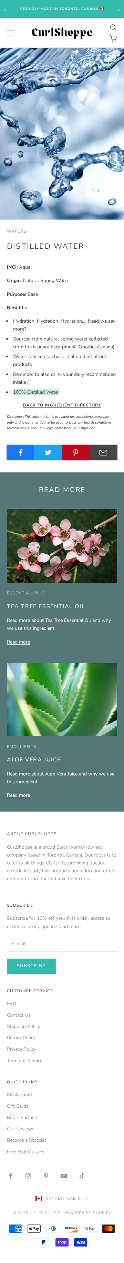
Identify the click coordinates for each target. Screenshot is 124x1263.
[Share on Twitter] (48, 452)
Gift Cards (18, 1106)
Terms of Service (24, 1061)
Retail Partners (23, 1117)
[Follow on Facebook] (10, 1175)
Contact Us (19, 1015)
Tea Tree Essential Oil (46, 606)
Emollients (21, 746)
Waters (16, 231)
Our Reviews (20, 1129)
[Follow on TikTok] (82, 1175)
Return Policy (21, 1038)
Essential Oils (25, 593)
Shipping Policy (23, 1026)
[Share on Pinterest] (76, 452)
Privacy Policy (21, 1049)
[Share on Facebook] (20, 452)
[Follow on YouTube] (64, 1175)
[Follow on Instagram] (28, 1175)
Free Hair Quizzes (25, 1152)
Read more (18, 642)
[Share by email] (103, 452)
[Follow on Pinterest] (46, 1175)
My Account (19, 1095)
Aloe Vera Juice (34, 759)
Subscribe (31, 966)
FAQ (12, 1004)
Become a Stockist (26, 1140)
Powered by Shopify (87, 1213)
